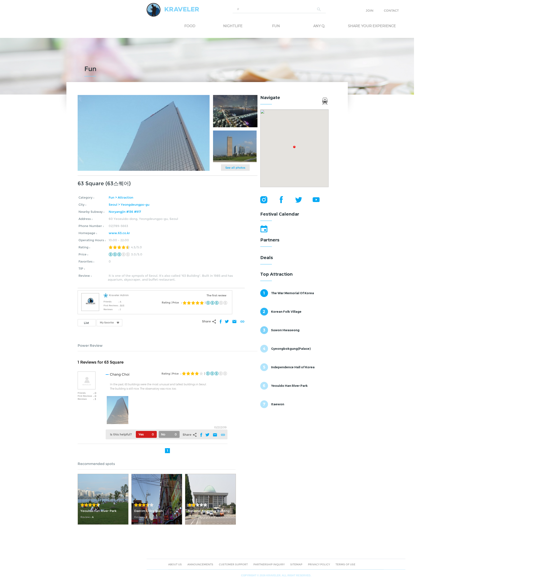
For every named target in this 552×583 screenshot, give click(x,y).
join (369, 10)
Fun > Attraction (121, 197)
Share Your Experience (365, 26)
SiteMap (296, 564)
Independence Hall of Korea (293, 367)
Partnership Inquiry (269, 564)
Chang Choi (119, 374)
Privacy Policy (319, 564)
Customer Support (233, 564)
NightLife (233, 26)
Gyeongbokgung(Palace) (291, 349)
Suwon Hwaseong (285, 330)
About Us (175, 564)
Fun (276, 26)
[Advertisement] (292, 440)
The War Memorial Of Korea (292, 293)
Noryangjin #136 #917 (125, 212)
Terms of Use (345, 564)
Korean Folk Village (286, 312)
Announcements (200, 564)
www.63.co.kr (119, 233)
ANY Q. (319, 26)
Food (189, 26)
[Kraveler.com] (173, 9)
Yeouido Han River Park (289, 386)
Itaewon (277, 404)
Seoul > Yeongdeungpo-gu (129, 205)
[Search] (319, 9)
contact (391, 10)
